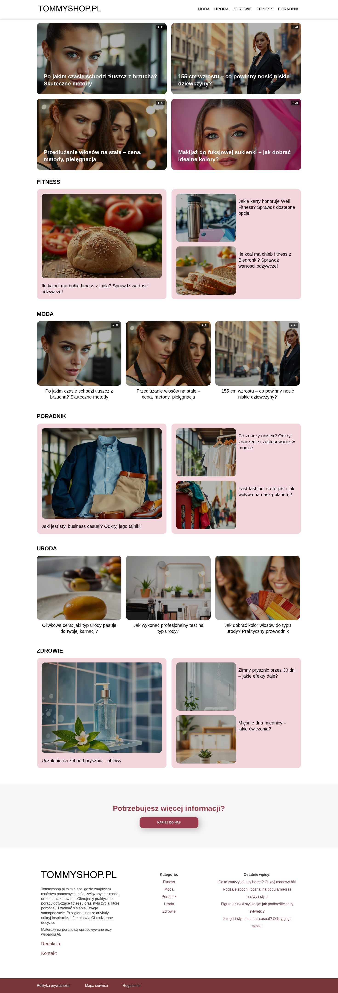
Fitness (264, 9)
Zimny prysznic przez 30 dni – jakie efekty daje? (266, 673)
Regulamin (131, 985)
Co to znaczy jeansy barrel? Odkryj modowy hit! (257, 882)
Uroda (221, 9)
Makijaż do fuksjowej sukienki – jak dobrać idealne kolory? (234, 155)
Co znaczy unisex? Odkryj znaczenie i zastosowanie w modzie (266, 441)
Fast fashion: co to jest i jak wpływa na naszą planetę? (266, 491)
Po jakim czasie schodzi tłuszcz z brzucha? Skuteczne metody (100, 80)
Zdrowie (242, 9)
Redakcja (50, 943)
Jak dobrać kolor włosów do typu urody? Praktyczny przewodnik (257, 628)
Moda (204, 9)
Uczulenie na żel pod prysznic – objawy (81, 760)
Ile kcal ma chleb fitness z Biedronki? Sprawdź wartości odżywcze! (264, 260)
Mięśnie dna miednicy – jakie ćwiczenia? (262, 725)
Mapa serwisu (96, 985)
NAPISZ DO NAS (169, 822)
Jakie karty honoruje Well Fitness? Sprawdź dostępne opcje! (266, 207)
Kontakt (49, 953)
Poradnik (288, 9)
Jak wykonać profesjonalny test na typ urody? (168, 628)
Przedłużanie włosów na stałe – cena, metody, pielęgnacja (93, 155)
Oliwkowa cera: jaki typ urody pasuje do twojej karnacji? (79, 628)
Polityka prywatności (53, 985)
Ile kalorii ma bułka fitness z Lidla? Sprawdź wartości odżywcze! (95, 288)
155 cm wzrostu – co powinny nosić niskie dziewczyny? (233, 80)
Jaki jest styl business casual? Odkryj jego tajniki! (92, 526)
